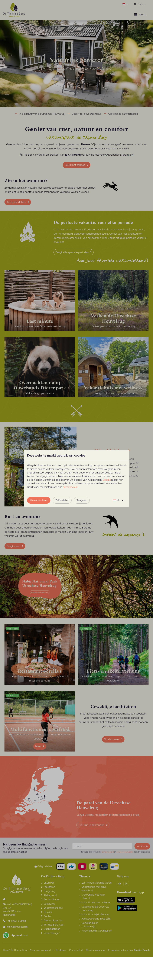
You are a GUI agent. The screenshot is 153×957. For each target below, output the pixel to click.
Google (107, 479)
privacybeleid (70, 487)
